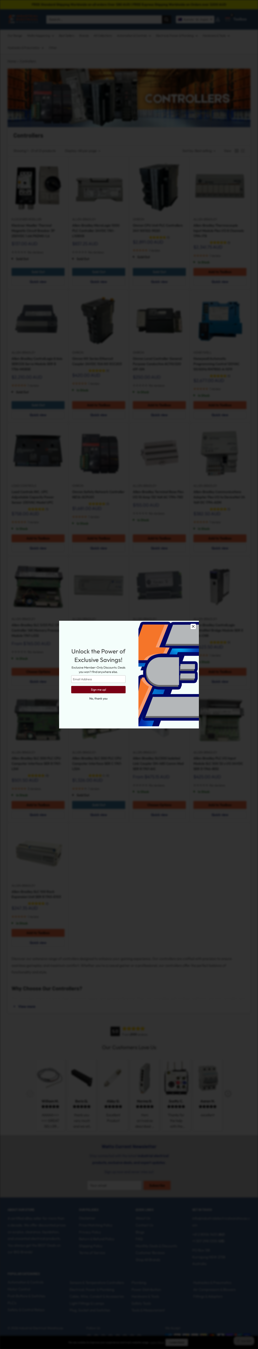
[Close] (193, 626)
